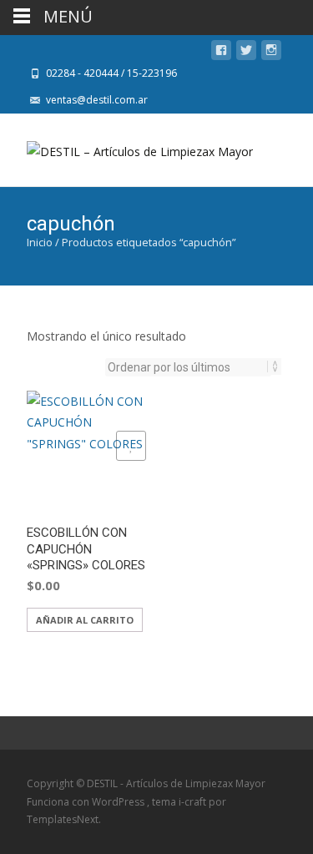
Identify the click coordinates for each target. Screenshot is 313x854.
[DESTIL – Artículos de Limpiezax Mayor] (126, 147)
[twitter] (246, 53)
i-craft (194, 802)
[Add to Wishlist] (131, 446)
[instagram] (271, 53)
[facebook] (221, 53)
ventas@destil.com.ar (97, 100)
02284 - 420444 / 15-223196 (111, 73)
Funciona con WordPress (87, 802)
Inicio (40, 242)
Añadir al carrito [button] (85, 620)
